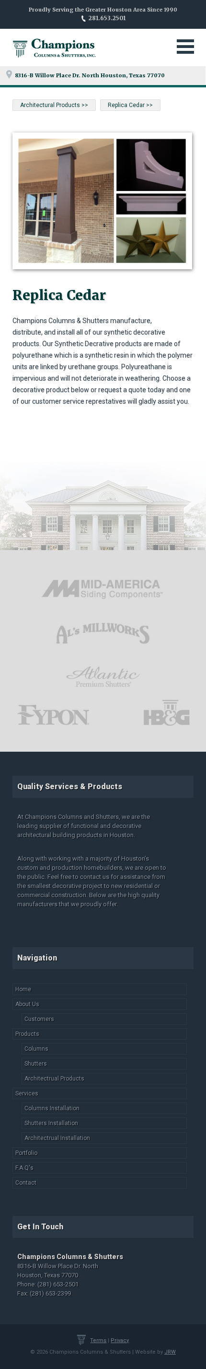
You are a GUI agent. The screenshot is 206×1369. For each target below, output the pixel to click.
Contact (25, 1182)
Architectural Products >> (54, 105)
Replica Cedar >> (130, 105)
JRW (170, 1352)
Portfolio (26, 1153)
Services (26, 1093)
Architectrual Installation (57, 1138)
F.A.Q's (24, 1168)
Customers (39, 1019)
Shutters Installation (51, 1123)
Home (23, 989)
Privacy (120, 1340)
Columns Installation (52, 1108)
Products (27, 1034)
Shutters (35, 1063)
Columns (36, 1048)
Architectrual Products (54, 1078)
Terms (98, 1340)
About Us (27, 1004)
